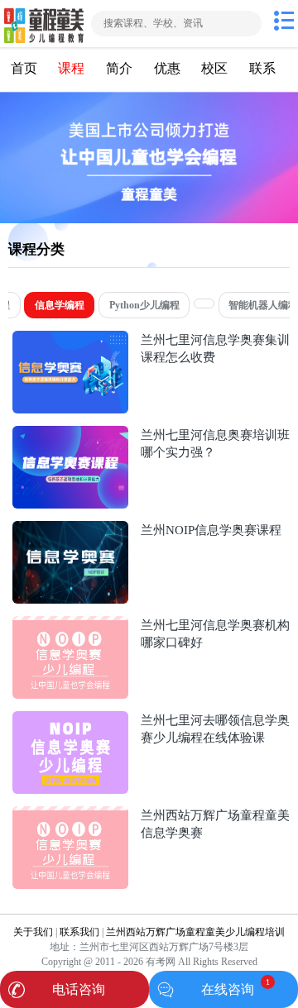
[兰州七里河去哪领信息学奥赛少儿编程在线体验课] (70, 719)
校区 (214, 68)
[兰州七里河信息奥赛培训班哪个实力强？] (70, 434)
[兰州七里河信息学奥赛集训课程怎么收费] (70, 338)
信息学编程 (59, 305)
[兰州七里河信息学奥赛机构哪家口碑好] (70, 624)
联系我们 (79, 932)
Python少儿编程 (144, 305)
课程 (71, 68)
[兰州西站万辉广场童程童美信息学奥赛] (70, 814)
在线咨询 (227, 989)
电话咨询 (78, 989)
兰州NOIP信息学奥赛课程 (211, 530)
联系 (262, 68)
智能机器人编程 (263, 305)
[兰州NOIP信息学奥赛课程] (70, 529)
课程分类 (36, 249)
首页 (24, 68)
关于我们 (33, 932)
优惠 (167, 68)
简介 (119, 68)
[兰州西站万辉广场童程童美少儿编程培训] (44, 23)
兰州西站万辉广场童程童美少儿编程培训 (195, 932)
